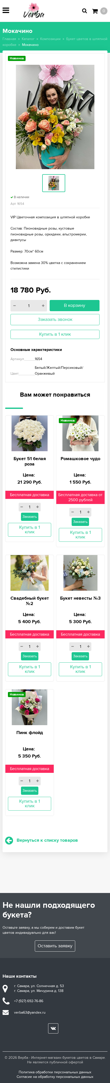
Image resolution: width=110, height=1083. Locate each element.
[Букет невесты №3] (80, 572)
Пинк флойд (29, 733)
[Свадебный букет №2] (29, 572)
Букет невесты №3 (80, 598)
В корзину (74, 305)
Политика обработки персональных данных (55, 1072)
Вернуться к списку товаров (47, 840)
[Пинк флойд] (30, 706)
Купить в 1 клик (55, 334)
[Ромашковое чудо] (80, 432)
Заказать (30, 516)
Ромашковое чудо (80, 459)
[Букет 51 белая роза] (30, 432)
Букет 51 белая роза (30, 461)
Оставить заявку (55, 946)
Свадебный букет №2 (29, 601)
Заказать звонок (55, 319)
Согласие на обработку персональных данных (55, 1077)
